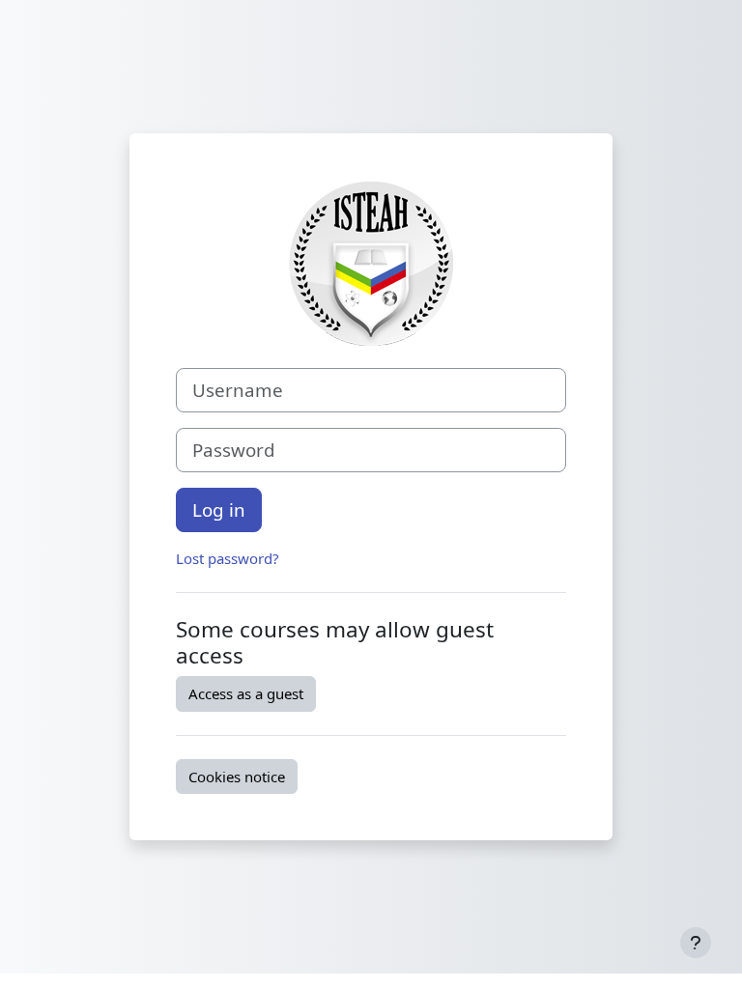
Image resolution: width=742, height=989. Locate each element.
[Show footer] (695, 942)
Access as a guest (245, 693)
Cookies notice (236, 776)
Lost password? (227, 558)
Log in (218, 509)
